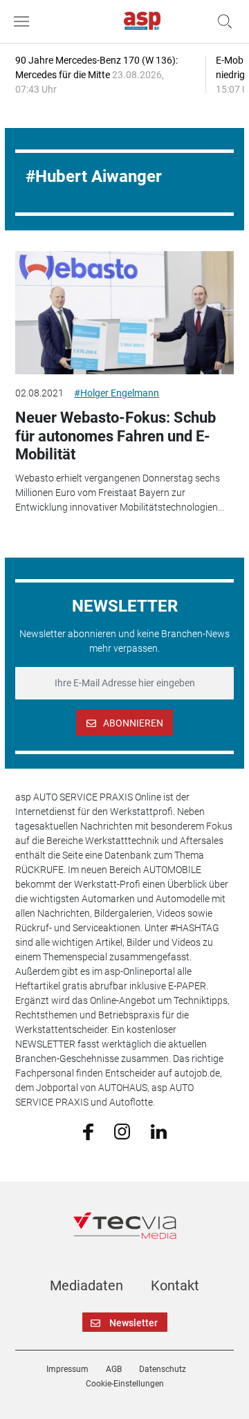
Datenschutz (162, 1369)
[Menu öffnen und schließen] (25, 21)
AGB (114, 1369)
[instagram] (122, 1131)
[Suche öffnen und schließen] (221, 21)
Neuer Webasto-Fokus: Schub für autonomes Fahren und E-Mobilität (115, 436)
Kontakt (175, 1285)
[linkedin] (159, 1130)
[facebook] (88, 1131)
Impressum (67, 1369)
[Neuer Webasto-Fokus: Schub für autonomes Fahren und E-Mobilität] (124, 312)
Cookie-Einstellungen (125, 1384)
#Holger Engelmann (116, 393)
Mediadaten (86, 1285)
